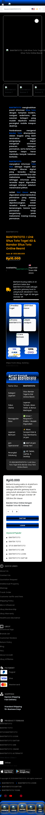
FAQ (2, 650)
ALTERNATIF (31, 810)
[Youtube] (11, 796)
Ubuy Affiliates (6, 659)
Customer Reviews (8, 638)
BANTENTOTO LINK (8, 745)
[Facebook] (2, 796)
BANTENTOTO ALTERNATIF (11, 753)
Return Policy (6, 642)
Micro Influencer (7, 605)
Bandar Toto (15, 133)
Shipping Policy (7, 601)
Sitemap (4, 588)
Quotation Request (8, 579)
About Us (4, 571)
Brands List (5, 633)
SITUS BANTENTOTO (9, 732)
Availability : (11, 269)
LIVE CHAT (40, 810)
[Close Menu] (3, 5)
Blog (2, 646)
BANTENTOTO (15, 107)
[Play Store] (23, 772)
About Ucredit (6, 655)
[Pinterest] (22, 796)
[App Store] (7, 772)
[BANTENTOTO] (12, 4)
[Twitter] (17, 796)
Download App (7, 629)
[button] (37, 21)
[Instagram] (6, 796)
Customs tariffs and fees (11, 596)
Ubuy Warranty (7, 613)
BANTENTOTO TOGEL (11, 790)
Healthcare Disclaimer (10, 618)
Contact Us (5, 575)
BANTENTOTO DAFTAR (10, 740)
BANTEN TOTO (6, 728)
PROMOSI (5, 810)
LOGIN (22, 525)
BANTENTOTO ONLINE (9, 749)
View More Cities (7, 757)
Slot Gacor (22, 192)
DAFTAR (22, 518)
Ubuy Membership (8, 609)
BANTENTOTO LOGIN (9, 736)
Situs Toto (31, 110)
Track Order (5, 592)
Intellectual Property (9, 584)
